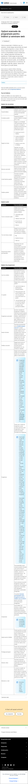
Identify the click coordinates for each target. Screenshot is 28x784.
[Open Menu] (27, 2)
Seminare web (5, 697)
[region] (14, 777)
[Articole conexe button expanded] (26, 727)
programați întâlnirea (15, 89)
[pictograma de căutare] (21, 3)
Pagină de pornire (4, 8)
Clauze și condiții (5, 767)
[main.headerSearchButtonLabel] (21, 2)
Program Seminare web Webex (9, 732)
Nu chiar (19, 714)
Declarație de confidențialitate (7, 768)
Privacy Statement (13, 778)
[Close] (26, 772)
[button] (24, 2)
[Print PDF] (10, 27)
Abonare (15, 26)
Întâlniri (3, 82)
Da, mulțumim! (9, 714)
